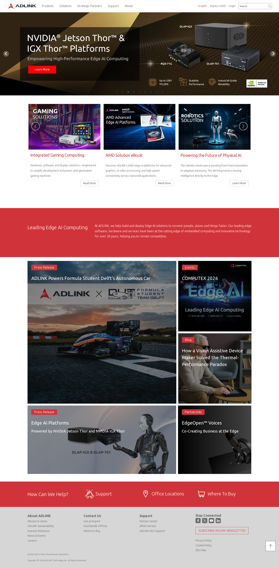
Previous (6, 54)
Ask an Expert (92, 521)
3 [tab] (128, 92)
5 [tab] (139, 92)
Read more (239, 196)
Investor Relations (39, 530)
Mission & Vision (37, 521)
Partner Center (149, 521)
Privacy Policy (203, 540)
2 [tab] (122, 92)
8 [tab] (156, 92)
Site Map (200, 550)
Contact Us (92, 516)
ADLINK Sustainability (41, 526)
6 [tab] (145, 92)
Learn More (89, 183)
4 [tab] (134, 92)
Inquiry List (218, 5)
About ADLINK (39, 516)
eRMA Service (148, 526)
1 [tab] (117, 92)
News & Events (37, 535)
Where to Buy (92, 530)
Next (273, 54)
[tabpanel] (139, 53)
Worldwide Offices (95, 526)
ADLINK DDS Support (152, 530)
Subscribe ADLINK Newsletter (222, 530)
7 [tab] (151, 92)
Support (146, 516)
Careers (32, 540)
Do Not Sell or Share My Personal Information (48, 554)
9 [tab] (162, 92)
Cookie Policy (203, 545)
